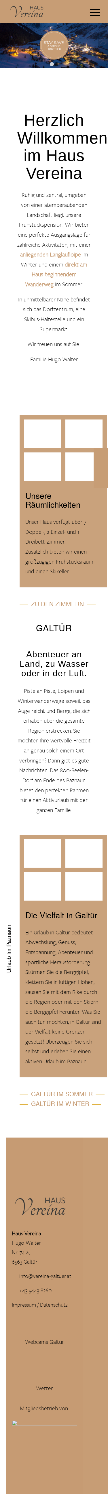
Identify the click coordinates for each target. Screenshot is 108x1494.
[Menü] (92, 11)
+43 (24, 1290)
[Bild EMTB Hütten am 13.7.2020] (86, 888)
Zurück (5, 46)
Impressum (24, 1304)
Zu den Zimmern (57, 603)
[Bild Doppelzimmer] (44, 468)
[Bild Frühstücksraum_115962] (44, 435)
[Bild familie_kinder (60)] (86, 855)
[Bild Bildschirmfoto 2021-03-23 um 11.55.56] (86, 468)
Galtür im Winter (60, 1103)
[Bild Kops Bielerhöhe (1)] (44, 855)
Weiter (103, 46)
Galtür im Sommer (62, 1093)
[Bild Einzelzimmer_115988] (86, 435)
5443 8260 (40, 1290)
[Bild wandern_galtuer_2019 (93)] (44, 888)
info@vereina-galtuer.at (45, 1276)
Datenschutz (54, 1304)
